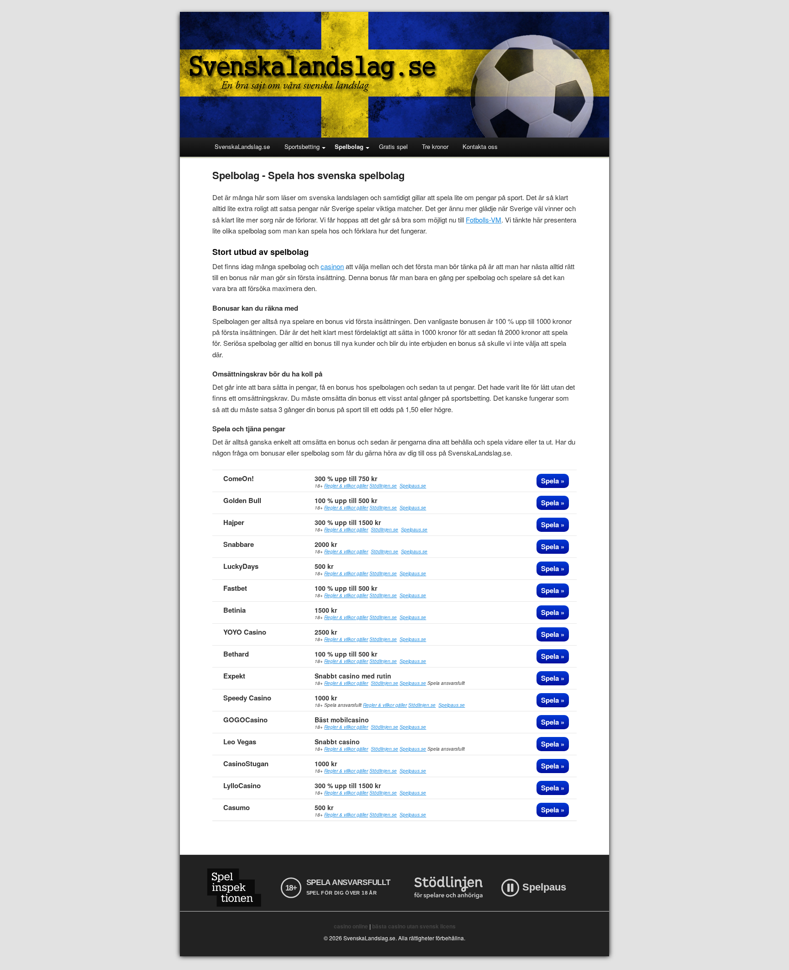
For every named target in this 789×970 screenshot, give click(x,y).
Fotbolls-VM (483, 219)
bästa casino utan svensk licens (414, 926)
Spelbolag (349, 146)
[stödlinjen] (448, 887)
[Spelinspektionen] (234, 887)
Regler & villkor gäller (346, 485)
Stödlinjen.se (383, 485)
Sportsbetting (302, 146)
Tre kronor (435, 146)
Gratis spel (393, 146)
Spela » (552, 481)
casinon (332, 266)
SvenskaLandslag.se (242, 146)
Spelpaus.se (413, 485)
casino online (351, 926)
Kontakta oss (480, 146)
